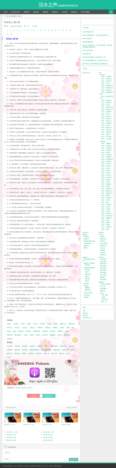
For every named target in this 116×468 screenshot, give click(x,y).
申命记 (35, 324)
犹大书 (69, 353)
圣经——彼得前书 (106, 100)
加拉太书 (71, 346)
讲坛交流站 (87, 295)
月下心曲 (102, 286)
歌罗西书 (25, 350)
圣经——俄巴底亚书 (107, 159)
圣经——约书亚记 (106, 204)
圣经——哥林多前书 (107, 85)
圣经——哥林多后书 (107, 88)
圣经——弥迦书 (105, 186)
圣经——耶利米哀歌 (107, 216)
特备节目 (55, 12)
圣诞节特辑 (103, 266)
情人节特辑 (103, 275)
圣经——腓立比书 (106, 130)
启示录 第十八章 (11, 437)
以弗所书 (9, 350)
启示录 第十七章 (48, 437)
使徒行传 (40, 346)
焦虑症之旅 (103, 245)
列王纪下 (17, 327)
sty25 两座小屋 (86, 54)
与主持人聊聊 (85, 12)
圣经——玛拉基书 (106, 197)
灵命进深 (36, 12)
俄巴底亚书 (18, 335)
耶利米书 (28, 331)
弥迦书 (32, 335)
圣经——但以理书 (106, 155)
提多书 (73, 350)
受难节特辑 (103, 264)
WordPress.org (87, 317)
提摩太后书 (65, 350)
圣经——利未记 (105, 170)
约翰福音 (32, 346)
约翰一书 (46, 353)
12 (41, 30)
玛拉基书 (9, 339)
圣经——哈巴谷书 (106, 177)
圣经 (7, 26)
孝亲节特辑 (103, 273)
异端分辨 (86, 239)
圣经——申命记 (105, 200)
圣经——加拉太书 (106, 81)
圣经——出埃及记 (106, 161)
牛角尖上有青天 (88, 292)
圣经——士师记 (105, 182)
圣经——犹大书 (105, 114)
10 (34, 30)
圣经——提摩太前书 (107, 107)
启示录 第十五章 (48, 440)
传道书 (9, 331)
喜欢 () (35, 396)
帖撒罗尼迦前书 (35, 350)
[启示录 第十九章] (69, 417)
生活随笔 (102, 250)
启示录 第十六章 (11, 440)
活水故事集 (103, 288)
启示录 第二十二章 (12, 432)
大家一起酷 (104, 295)
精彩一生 (103, 302)
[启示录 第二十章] (50, 417)
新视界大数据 (57, 466)
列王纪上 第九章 (71, 407)
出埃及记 (16, 324)
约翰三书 (61, 353)
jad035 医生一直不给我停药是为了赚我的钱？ (95, 64)
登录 (84, 311)
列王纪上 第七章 (11, 407)
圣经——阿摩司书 (106, 227)
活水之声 (18, 388)
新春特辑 (102, 277)
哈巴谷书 (45, 335)
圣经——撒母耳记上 (107, 191)
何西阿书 (60, 331)
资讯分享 (102, 252)
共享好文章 (103, 239)
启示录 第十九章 (48, 435)
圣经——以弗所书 (106, 76)
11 (37, 30)
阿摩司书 (9, 335)
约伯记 (62, 327)
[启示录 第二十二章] (12, 417)
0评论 (35, 26)
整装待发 (45, 12)
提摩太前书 (56, 350)
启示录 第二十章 (11, 435)
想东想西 (86, 283)
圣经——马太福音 (106, 139)
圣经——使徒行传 (106, 79)
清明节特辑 (103, 279)
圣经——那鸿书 (105, 225)
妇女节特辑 (103, 270)
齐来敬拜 (86, 297)
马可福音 (17, 346)
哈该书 (60, 335)
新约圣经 (102, 74)
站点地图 (25, 466)
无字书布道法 (87, 243)
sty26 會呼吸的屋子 (87, 42)
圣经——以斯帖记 (106, 143)
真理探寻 (26, 12)
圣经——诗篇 (105, 220)
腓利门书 (9, 353)
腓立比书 (17, 350)
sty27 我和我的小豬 (87, 32)
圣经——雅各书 (105, 134)
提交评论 (74, 459)
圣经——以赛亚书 (106, 150)
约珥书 (67, 331)
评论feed (85, 315)
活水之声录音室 (17, 26)
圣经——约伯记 (105, 207)
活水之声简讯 (104, 243)
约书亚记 (42, 324)
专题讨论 (102, 236)
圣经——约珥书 (105, 211)
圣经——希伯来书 (106, 90)
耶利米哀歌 (36, 331)
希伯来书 (17, 353)
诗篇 (68, 327)
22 (11, 34)
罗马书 (47, 346)
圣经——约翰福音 (106, 123)
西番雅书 (52, 335)
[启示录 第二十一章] (31, 417)
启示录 (9, 357)
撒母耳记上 (63, 324)
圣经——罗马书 (105, 125)
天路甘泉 (102, 241)
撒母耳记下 (72, 324)
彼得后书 (39, 353)
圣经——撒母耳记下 (107, 193)
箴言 (72, 327)
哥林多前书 (54, 346)
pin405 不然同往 (87, 38)
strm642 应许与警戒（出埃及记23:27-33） (94, 57)
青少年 (102, 293)
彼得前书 (31, 353)
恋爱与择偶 (104, 299)
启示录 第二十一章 (48, 432)
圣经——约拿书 (105, 209)
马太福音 (9, 346)
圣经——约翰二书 (106, 121)
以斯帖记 (55, 327)
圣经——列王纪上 (106, 164)
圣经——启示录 (105, 83)
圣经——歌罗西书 (106, 112)
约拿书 (26, 335)
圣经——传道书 (105, 152)
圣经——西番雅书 (106, 218)
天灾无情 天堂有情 (105, 284)
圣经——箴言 (105, 202)
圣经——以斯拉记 (106, 145)
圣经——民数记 (105, 195)
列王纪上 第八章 (12, 22)
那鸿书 (38, 335)
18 (63, 30)
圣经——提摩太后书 (107, 109)
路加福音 (25, 346)
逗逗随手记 (103, 254)
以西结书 (45, 331)
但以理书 (52, 331)
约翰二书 (54, 353)
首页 (5, 12)
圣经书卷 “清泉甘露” (89, 268)
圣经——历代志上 (106, 173)
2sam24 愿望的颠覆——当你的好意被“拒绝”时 (95, 35)
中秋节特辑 (103, 259)
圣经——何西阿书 (106, 157)
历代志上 (25, 327)
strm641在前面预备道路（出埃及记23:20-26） (95, 60)
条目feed (85, 313)
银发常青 (102, 291)
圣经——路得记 (105, 222)
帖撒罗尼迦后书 (46, 350)
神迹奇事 (86, 245)
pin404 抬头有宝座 (87, 50)
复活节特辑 (103, 268)
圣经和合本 (85, 232)
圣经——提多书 (105, 105)
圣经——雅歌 (105, 229)
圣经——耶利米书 (106, 213)
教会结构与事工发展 (89, 241)
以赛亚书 (21, 331)
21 (7, 34)
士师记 (49, 324)
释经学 (85, 248)
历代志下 (32, 327)
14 (48, 30)
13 (44, 30)
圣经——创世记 (105, 168)
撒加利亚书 (67, 335)
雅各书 (24, 353)
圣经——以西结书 (106, 148)
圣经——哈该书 (105, 179)
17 (59, 30)
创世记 (9, 324)
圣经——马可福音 (106, 136)
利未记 (23, 324)
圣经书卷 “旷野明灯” (89, 263)
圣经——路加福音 (106, 132)
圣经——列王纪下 (106, 166)
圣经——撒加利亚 (106, 188)
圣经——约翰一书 (106, 116)
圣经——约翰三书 (106, 118)
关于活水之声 (15, 12)
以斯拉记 (40, 327)
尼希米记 (47, 327)
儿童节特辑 (103, 261)
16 (56, 30)
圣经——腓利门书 (106, 127)
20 (70, 30)
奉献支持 (74, 12)
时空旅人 (86, 286)
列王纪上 (9, 327)
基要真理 (86, 236)
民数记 (29, 324)
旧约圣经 (102, 141)
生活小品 (102, 248)
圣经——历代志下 (106, 175)
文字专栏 (64, 12)
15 (52, 30)
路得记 (55, 324)
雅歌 (14, 331)
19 (66, 30)
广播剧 (103, 297)
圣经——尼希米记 (106, 184)
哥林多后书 (63, 346)
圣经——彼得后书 (106, 102)
